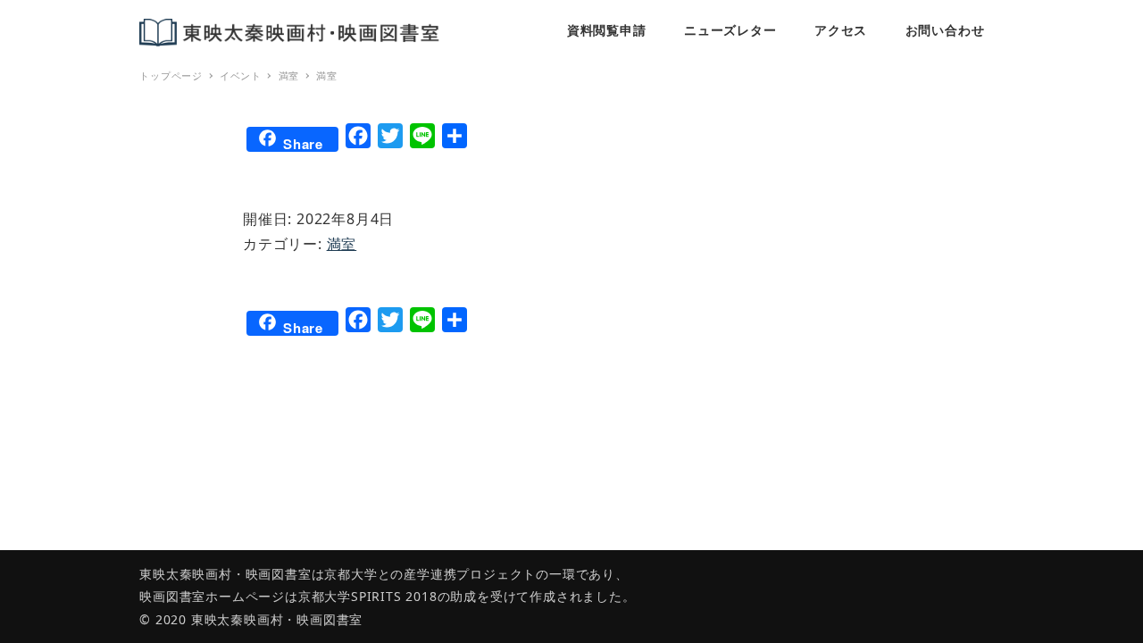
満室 (342, 244)
